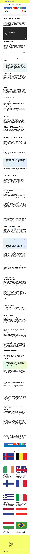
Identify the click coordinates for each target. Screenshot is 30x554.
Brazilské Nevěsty (18, 529)
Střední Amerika (11, 544)
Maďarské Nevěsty (6, 529)
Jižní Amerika (10, 542)
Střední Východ (11, 545)
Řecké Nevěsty (5, 502)
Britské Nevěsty (18, 474)
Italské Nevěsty (18, 502)
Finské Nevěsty (5, 488)
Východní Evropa (11, 546)
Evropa (10, 541)
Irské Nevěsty (5, 474)
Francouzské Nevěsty (19, 488)
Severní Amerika (11, 543)
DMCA (4, 541)
